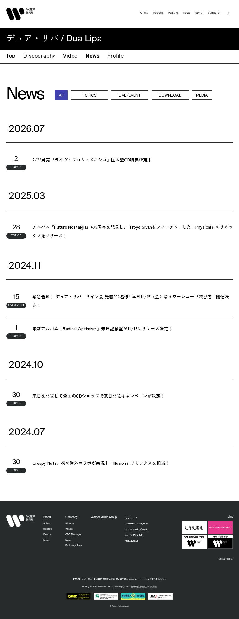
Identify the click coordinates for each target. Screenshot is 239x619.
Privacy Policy (89, 587)
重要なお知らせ (131, 541)
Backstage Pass (73, 545)
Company (214, 13)
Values (69, 529)
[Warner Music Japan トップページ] (20, 14)
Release (158, 13)
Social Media (226, 558)
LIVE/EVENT (130, 95)
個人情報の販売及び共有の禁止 (106, 579)
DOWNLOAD (170, 95)
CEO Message (73, 534)
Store (198, 13)
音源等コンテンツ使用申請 (136, 523)
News (92, 56)
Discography (39, 56)
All (61, 95)
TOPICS (89, 95)
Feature (173, 13)
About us (69, 523)
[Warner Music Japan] (20, 521)
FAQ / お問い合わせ (134, 535)
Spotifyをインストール (138, 579)
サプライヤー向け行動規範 (136, 529)
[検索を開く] (228, 13)
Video (70, 56)
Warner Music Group (104, 517)
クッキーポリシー (120, 587)
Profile (115, 56)
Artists (144, 13)
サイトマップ (131, 518)
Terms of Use (104, 587)
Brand (47, 517)
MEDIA (202, 95)
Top (10, 56)
